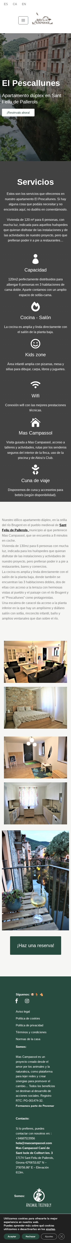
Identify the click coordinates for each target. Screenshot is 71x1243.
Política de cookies (28, 1018)
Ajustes (49, 1236)
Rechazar (31, 1236)
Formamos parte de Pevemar (35, 1105)
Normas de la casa (28, 1039)
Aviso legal (23, 1011)
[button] (23, 20)
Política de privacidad (29, 1025)
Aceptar (12, 1236)
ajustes (50, 1229)
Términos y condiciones (31, 1032)
